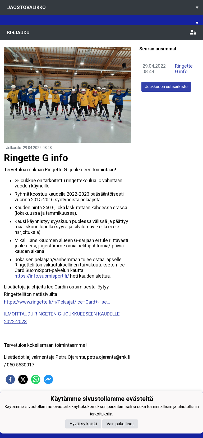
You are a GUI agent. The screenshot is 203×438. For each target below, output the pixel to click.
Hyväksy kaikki (83, 423)
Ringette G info (184, 68)
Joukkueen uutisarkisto (166, 86)
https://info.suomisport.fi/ (42, 276)
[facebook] (10, 379)
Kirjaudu (18, 32)
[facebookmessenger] (48, 379)
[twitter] (23, 379)
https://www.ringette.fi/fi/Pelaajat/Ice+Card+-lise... (57, 302)
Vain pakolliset (120, 423)
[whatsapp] (35, 379)
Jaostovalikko (102, 7)
